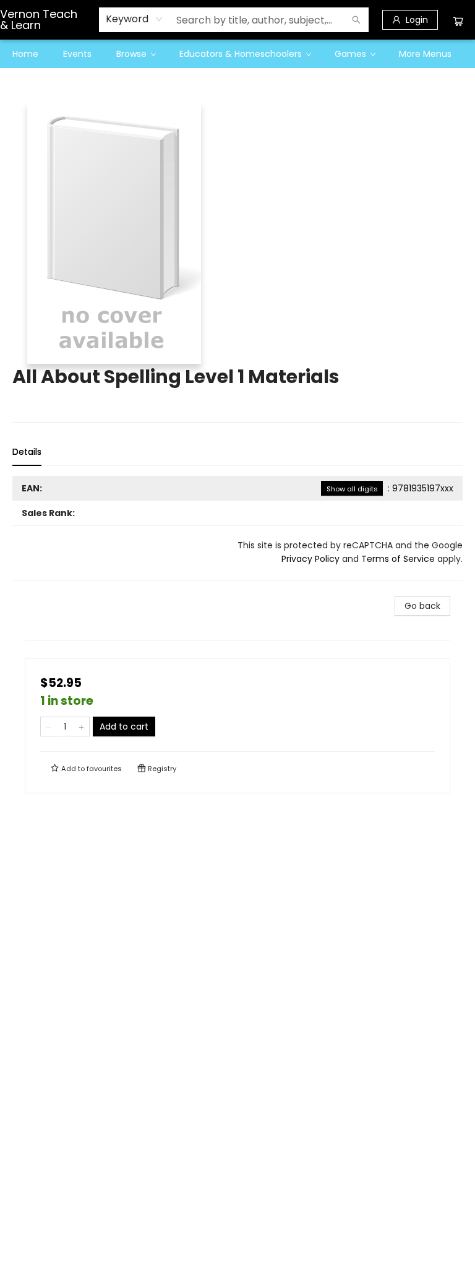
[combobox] (134, 19)
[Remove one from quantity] (48, 726)
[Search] (356, 19)
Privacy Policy (310, 559)
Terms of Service (398, 559)
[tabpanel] (237, 528)
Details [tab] (26, 452)
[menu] (237, 54)
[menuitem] (25, 54)
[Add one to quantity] (81, 726)
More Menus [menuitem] (425, 54)
